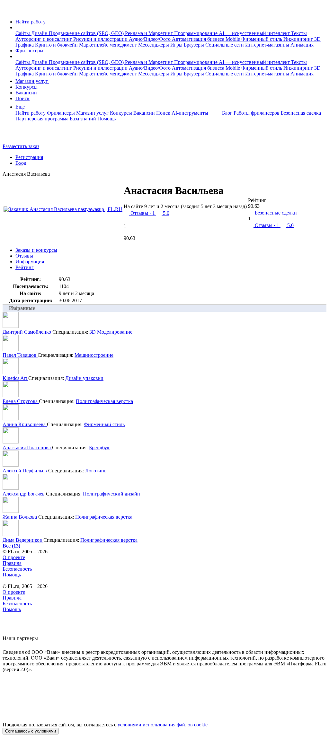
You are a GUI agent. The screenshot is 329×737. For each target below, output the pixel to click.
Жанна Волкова (20, 517)
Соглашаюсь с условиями (30, 731)
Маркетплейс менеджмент (108, 45)
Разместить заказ (21, 146)
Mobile (233, 39)
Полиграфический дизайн (111, 493)
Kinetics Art (15, 378)
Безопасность (17, 569)
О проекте (14, 557)
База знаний (83, 118)
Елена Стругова (21, 401)
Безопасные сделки (276, 212)
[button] (17, 27)
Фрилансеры (29, 50)
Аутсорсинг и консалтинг (44, 39)
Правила (12, 563)
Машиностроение (94, 355)
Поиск (22, 98)
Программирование (196, 33)
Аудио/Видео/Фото (150, 39)
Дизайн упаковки (84, 378)
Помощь (106, 118)
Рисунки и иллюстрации (101, 39)
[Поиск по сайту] (20, 135)
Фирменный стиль (262, 39)
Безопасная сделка (301, 113)
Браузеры (194, 45)
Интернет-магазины (267, 45)
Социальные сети (225, 45)
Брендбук (99, 447)
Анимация (302, 45)
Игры (177, 45)
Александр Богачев (24, 493)
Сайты (23, 33)
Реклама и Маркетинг (149, 33)
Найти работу (30, 21)
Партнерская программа (41, 118)
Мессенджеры (154, 45)
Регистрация (29, 157)
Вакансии (26, 92)
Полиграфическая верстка (104, 401)
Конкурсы (26, 87)
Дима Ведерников (23, 540)
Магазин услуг (32, 81)
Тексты (299, 33)
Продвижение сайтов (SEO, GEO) (87, 33)
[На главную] (8, 10)
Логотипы (96, 470)
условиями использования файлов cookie (163, 724)
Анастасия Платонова (27, 447)
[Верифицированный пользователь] (231, 193)
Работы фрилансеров (257, 113)
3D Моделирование (110, 332)
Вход (20, 163)
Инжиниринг (298, 39)
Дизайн (40, 33)
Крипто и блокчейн (57, 45)
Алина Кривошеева (25, 424)
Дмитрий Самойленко (27, 332)
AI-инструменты (190, 113)
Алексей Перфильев (25, 470)
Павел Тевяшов (20, 355)
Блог (227, 113)
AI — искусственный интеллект (255, 33)
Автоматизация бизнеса (199, 39)
